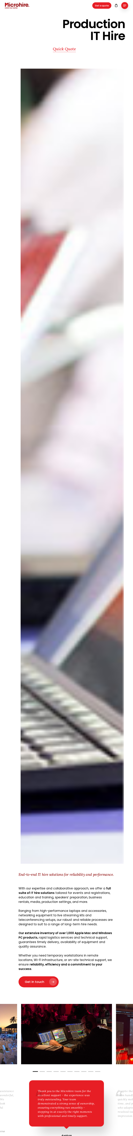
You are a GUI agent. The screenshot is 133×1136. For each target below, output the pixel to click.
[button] (124, 5)
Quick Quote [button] (64, 48)
